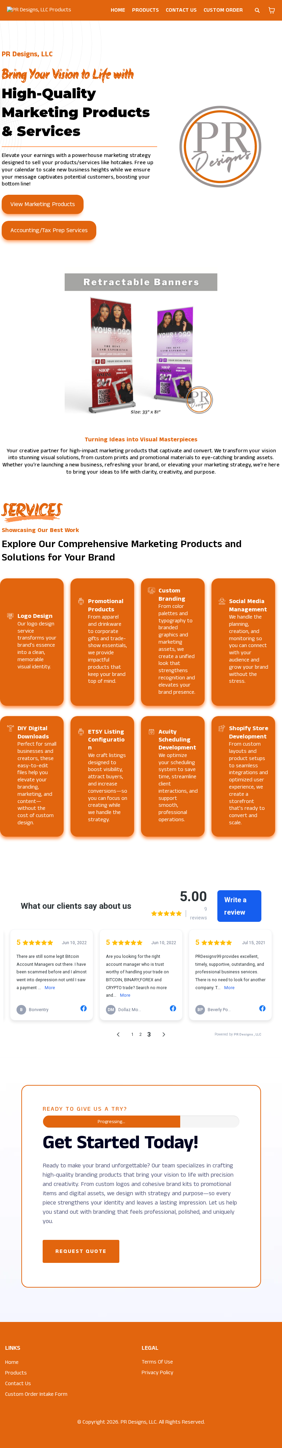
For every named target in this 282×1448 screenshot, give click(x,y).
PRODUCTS (145, 10)
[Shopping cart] (271, 10)
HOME (118, 10)
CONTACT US (181, 10)
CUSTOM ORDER (223, 10)
